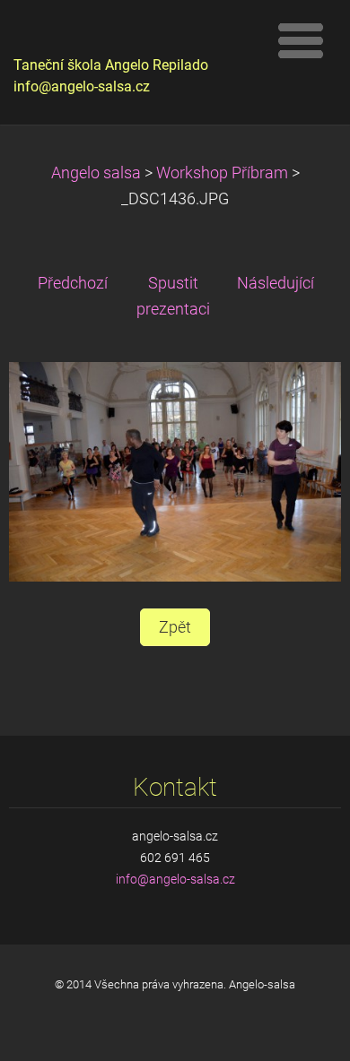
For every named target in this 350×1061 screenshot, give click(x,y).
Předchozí (73, 283)
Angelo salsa (96, 173)
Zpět (175, 627)
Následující (275, 283)
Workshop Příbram (222, 173)
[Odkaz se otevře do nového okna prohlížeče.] (175, 470)
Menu (301, 40)
